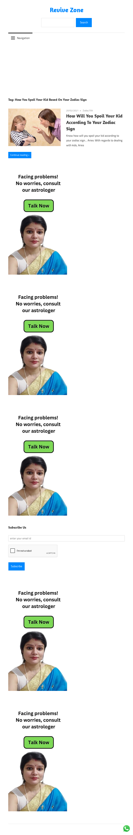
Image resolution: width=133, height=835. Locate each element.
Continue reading (19, 155)
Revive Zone (66, 10)
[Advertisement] (66, 67)
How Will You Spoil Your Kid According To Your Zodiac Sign (94, 122)
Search (84, 22)
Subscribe (16, 566)
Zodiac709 (88, 110)
